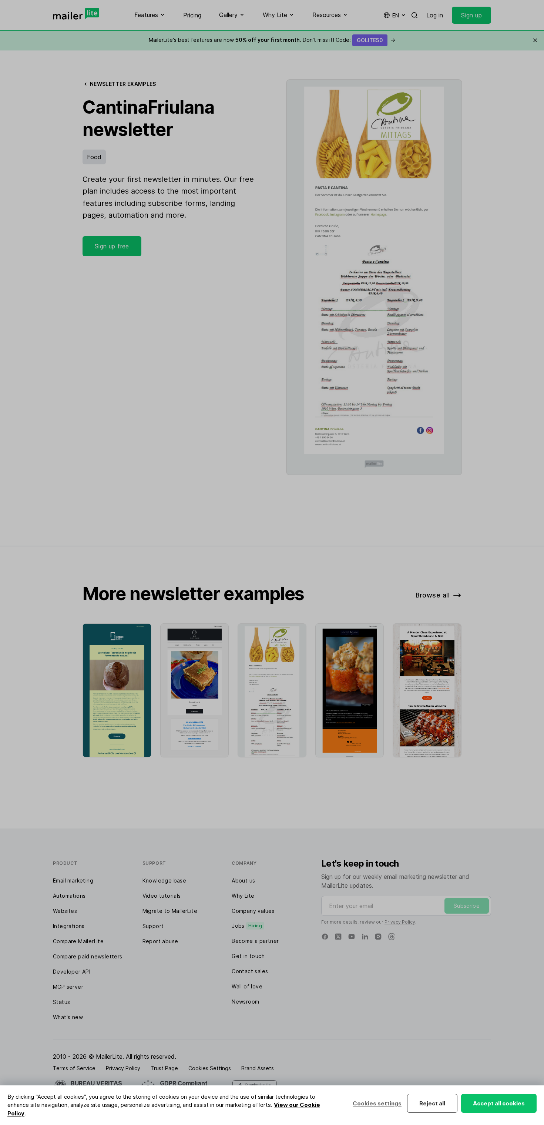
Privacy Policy (400, 922)
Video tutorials (161, 896)
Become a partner (255, 941)
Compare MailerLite (78, 941)
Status (61, 1002)
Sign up (471, 15)
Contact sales (250, 971)
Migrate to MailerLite (169, 911)
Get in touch (248, 956)
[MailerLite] (76, 14)
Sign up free (112, 246)
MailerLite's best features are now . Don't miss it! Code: (272, 40)
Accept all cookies (499, 1103)
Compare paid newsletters (87, 956)
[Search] (414, 15)
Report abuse (160, 941)
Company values (253, 911)
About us (243, 880)
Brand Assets (257, 1068)
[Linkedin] (365, 936)
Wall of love (247, 986)
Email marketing (73, 880)
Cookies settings (377, 1103)
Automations (69, 896)
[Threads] (391, 936)
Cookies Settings (209, 1068)
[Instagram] (378, 936)
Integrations (69, 926)
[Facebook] (325, 936)
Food (94, 157)
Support (153, 926)
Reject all (432, 1103)
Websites (65, 911)
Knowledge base (164, 880)
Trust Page (164, 1068)
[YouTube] (351, 936)
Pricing (192, 15)
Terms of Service (74, 1068)
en (395, 15)
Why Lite (243, 896)
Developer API (71, 971)
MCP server (68, 987)
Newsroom (245, 1001)
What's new (68, 1017)
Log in (434, 15)
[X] (338, 936)
